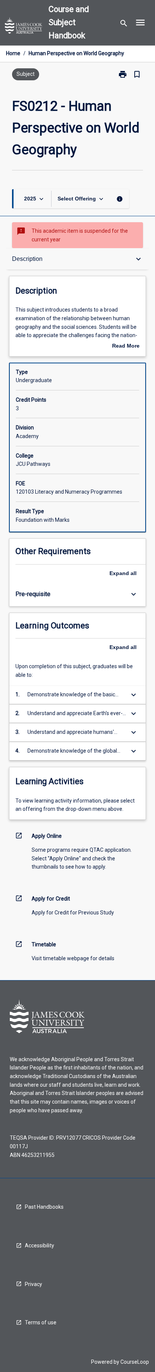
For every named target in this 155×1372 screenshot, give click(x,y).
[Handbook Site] (24, 26)
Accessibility (39, 1245)
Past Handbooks (44, 1207)
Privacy (33, 1284)
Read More (126, 346)
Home (13, 53)
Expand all (123, 573)
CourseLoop (134, 1362)
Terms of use (40, 1322)
